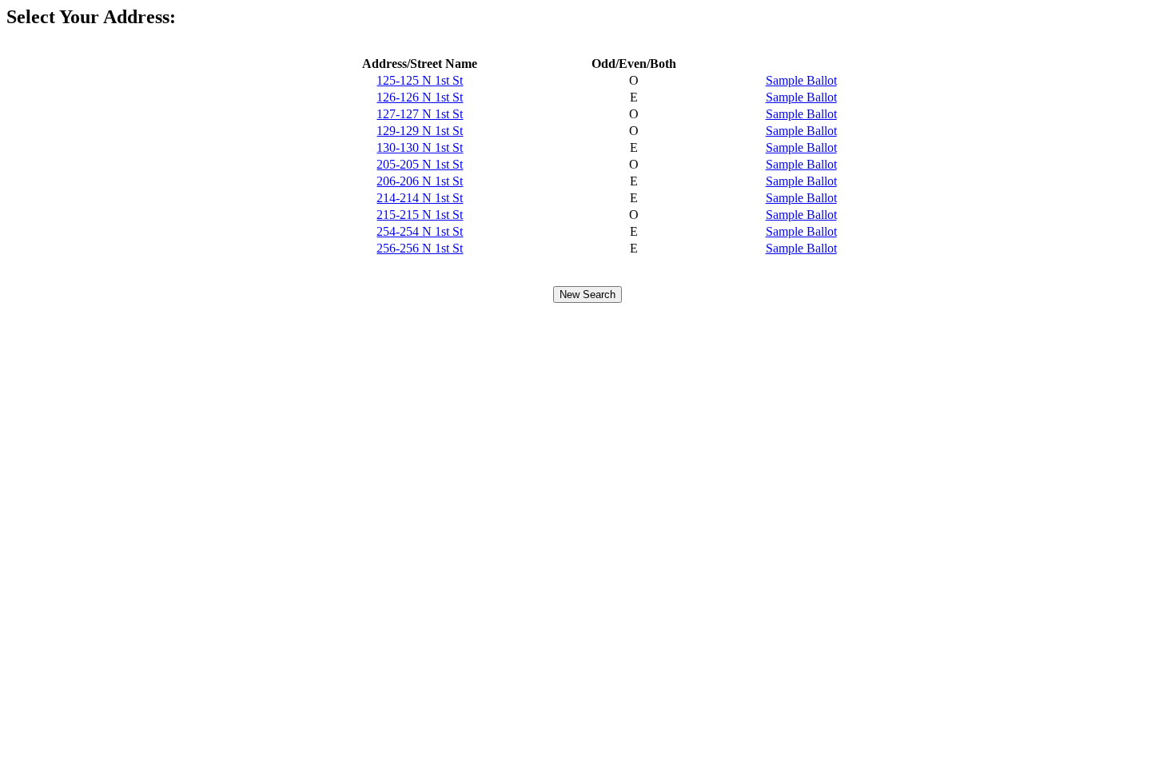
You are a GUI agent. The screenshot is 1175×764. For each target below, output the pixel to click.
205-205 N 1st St (419, 164)
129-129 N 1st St (419, 130)
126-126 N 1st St (419, 97)
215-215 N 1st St (419, 214)
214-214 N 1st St (419, 198)
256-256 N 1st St (419, 248)
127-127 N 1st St (419, 114)
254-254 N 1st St (419, 231)
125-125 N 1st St (419, 80)
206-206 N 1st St (419, 181)
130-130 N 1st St (419, 147)
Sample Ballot (801, 80)
